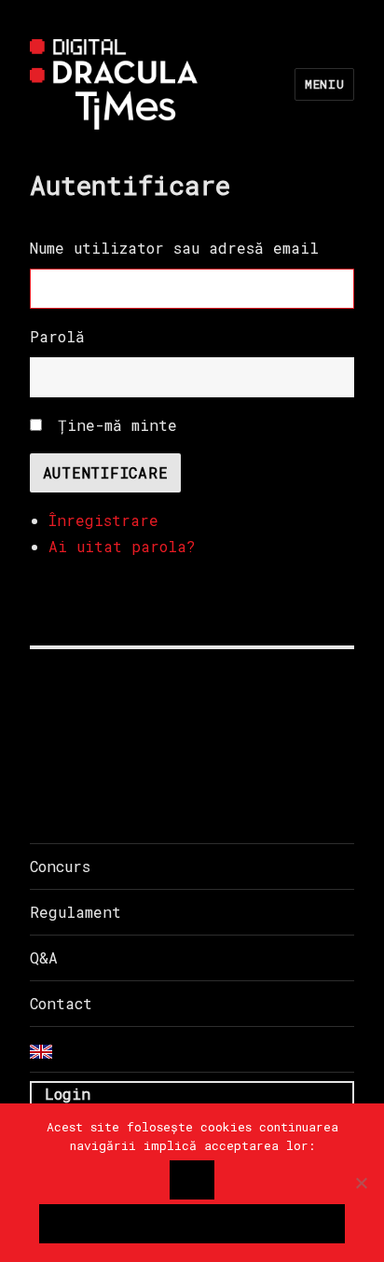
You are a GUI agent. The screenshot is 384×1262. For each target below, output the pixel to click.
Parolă (57, 336)
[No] (360, 1182)
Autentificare (106, 472)
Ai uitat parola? (122, 546)
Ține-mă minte (117, 425)
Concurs (60, 866)
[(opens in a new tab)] (148, 699)
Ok (192, 1180)
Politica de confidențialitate (192, 1224)
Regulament (75, 912)
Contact (61, 1003)
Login (67, 1093)
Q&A (44, 957)
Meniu (324, 84)
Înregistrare (103, 520)
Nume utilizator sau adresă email (174, 247)
